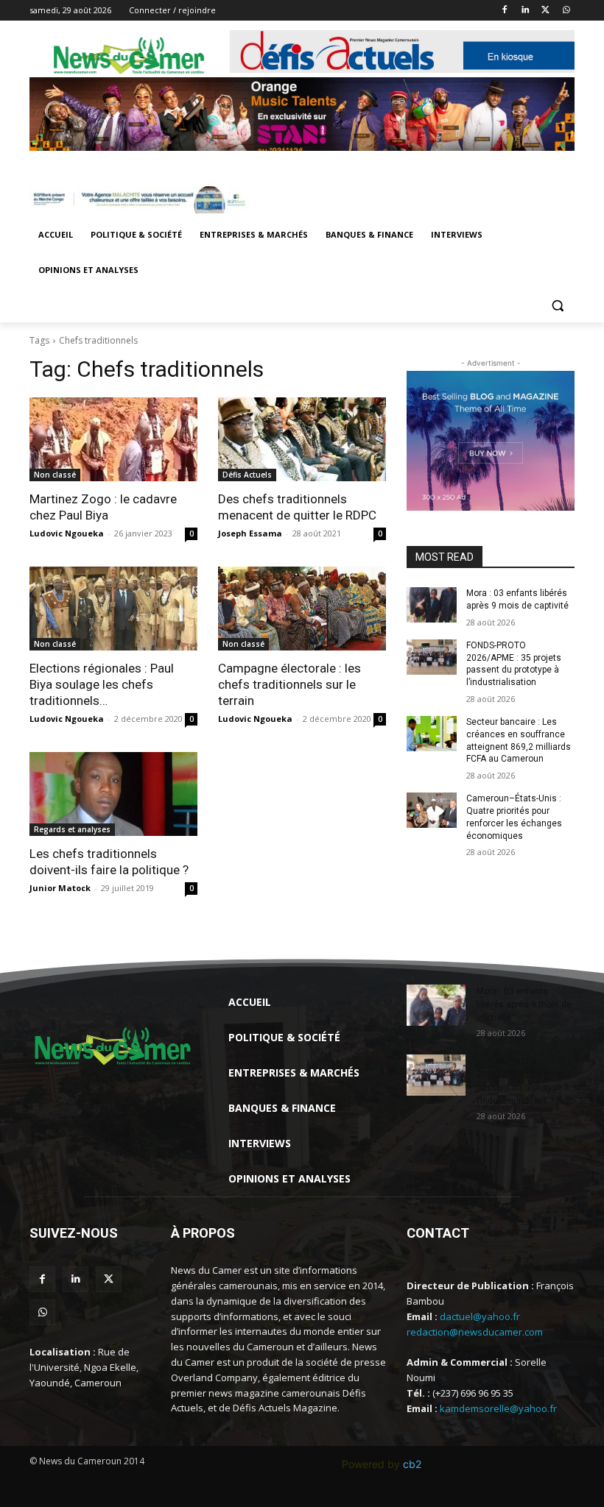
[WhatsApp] (566, 10)
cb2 (412, 1464)
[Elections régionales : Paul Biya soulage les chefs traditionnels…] (113, 608)
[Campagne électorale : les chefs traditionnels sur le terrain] (302, 608)
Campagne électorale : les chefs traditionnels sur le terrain (289, 684)
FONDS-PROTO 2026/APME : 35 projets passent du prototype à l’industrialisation (513, 663)
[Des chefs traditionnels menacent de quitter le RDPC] (302, 439)
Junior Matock (60, 887)
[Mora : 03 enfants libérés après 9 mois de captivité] (432, 605)
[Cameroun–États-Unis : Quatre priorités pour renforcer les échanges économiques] (432, 810)
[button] (557, 305)
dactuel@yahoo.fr (480, 1316)
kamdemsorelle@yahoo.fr (498, 1408)
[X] (545, 10)
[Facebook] (504, 10)
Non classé (55, 474)
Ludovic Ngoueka (66, 533)
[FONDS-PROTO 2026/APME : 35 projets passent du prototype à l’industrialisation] (432, 657)
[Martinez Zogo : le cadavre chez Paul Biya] (113, 439)
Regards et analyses (72, 829)
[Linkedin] (525, 10)
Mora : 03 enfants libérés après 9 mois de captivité (524, 1004)
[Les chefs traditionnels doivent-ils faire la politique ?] (113, 794)
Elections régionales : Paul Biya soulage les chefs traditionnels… (101, 684)
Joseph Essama (250, 533)
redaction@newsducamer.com (475, 1331)
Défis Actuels (247, 474)
